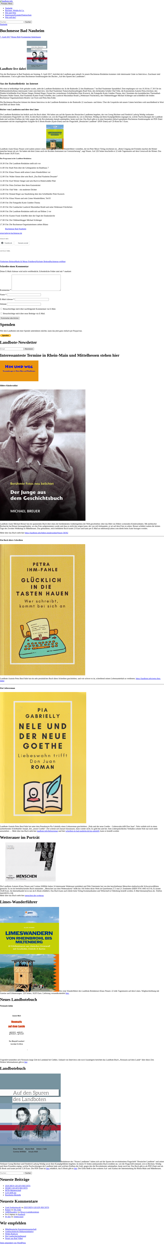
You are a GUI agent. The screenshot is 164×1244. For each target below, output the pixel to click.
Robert (8, 1210)
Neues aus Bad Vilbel (14, 1238)
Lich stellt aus (10, 1193)
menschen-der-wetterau (34, 895)
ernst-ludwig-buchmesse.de (11, 233)
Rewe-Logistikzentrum (29, 1212)
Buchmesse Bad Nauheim (15, 229)
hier (25, 1062)
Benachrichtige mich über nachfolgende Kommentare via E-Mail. (29, 309)
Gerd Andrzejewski (13, 1207)
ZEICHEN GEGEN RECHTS (17, 1186)
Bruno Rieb (16, 37)
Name (3, 294)
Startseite (8, 8)
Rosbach (21, 1214)
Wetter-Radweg (11, 1234)
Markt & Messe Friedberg (18, 261)
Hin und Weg (10, 13)
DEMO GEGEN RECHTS (16, 1188)
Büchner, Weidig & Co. (14, 10)
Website (3, 304)
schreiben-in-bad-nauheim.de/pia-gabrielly (83, 831)
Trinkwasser (18, 1217)
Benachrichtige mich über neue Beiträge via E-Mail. (24, 313)
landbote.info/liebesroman (47, 831)
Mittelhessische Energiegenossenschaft (20, 1229)
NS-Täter (17, 1210)
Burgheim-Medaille (13, 1195)
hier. (67, 993)
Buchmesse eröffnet (50, 261)
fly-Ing (8, 1217)
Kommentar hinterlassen (31, 37)
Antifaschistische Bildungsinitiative (19, 1231)
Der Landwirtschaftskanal (15, 1236)
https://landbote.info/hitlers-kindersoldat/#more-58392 (46, 533)
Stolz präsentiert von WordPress (13, 1243)
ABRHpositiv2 (11, 1212)
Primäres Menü (6, 4)
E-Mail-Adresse (7, 299)
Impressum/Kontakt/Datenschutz (18, 15)
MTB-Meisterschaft (13, 1190)
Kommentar (5, 290)
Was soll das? (10, 17)
